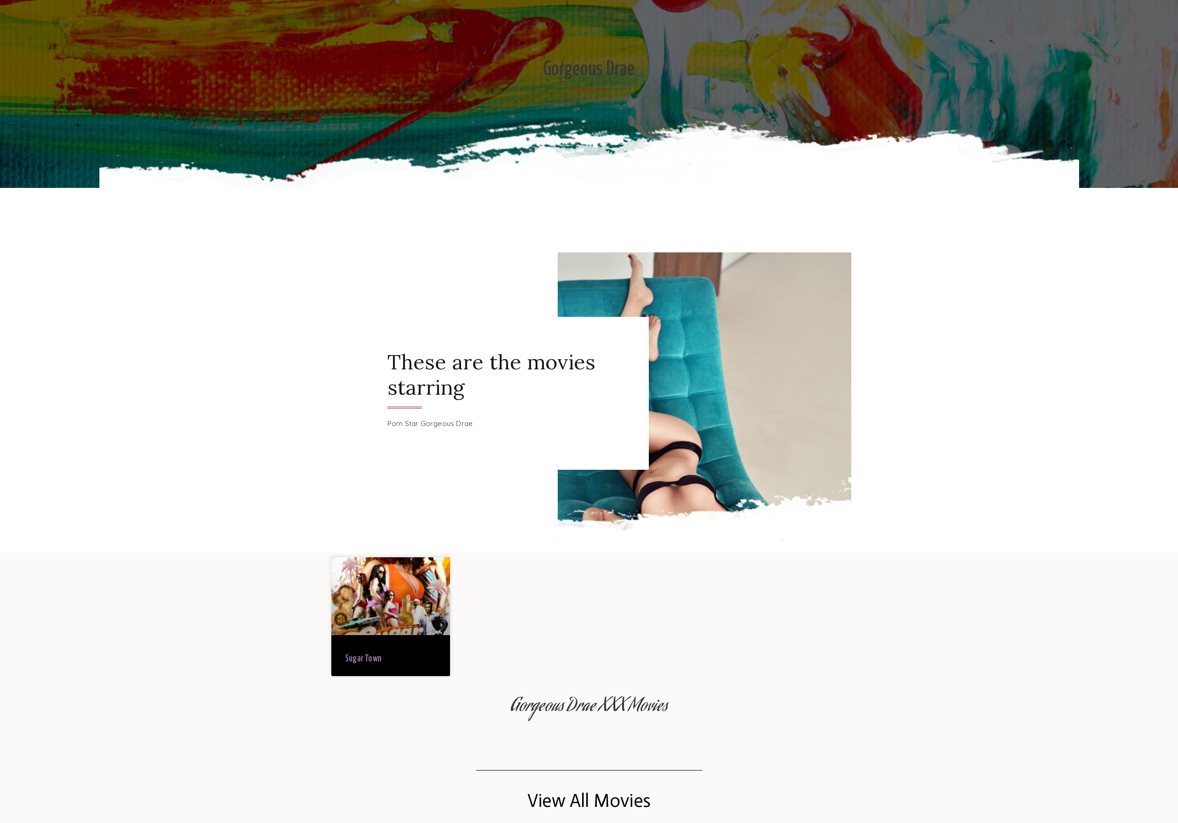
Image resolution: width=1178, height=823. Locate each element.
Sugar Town (363, 658)
